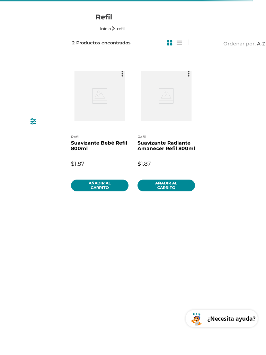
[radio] (169, 43)
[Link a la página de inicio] (108, 28)
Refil (121, 28)
